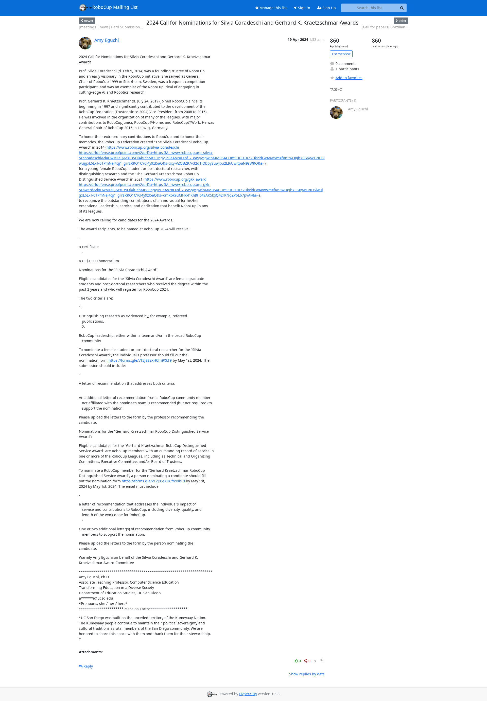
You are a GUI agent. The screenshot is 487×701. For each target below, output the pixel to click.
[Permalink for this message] (322, 660)
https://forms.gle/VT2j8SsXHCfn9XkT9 (140, 360)
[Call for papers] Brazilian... (385, 27)
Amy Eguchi (106, 40)
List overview (341, 54)
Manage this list (272, 7)
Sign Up (328, 7)
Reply (87, 666)
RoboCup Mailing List (114, 7)
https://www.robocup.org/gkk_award (175, 179)
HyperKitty (248, 693)
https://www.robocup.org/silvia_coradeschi (143, 147)
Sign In (303, 7)
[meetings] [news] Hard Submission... (111, 27)
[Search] (402, 8)
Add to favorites (349, 77)
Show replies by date (307, 674)
